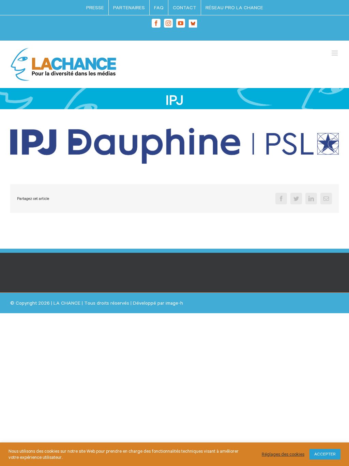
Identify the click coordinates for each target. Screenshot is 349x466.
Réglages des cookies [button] (283, 454)
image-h (174, 303)
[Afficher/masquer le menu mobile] (335, 53)
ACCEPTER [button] (325, 454)
